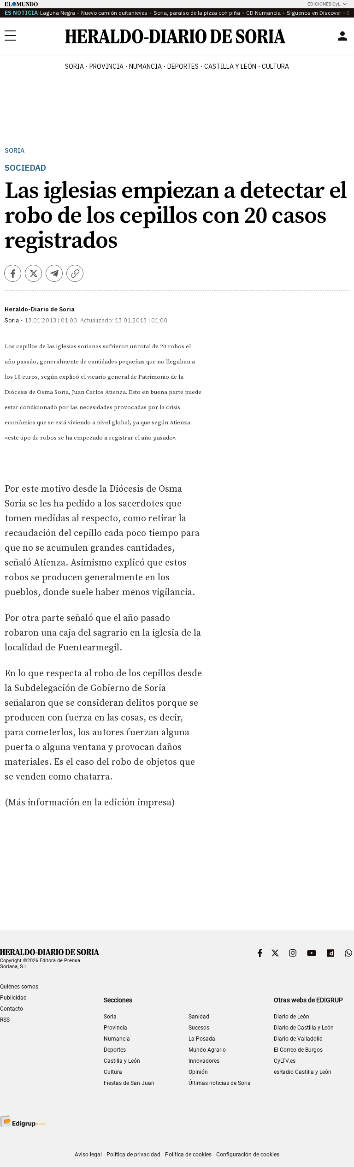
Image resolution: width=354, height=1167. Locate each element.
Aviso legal (88, 1154)
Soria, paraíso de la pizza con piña (196, 12)
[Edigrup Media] (23, 1121)
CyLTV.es (284, 1061)
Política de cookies (188, 1154)
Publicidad (13, 997)
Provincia (115, 1027)
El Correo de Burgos (298, 1050)
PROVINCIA (106, 66)
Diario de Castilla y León (304, 1027)
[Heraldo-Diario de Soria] (175, 36)
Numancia (117, 1039)
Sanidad (199, 1016)
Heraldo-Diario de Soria (40, 309)
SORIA (74, 66)
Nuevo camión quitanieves (114, 12)
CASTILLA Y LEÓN (230, 66)
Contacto (11, 1009)
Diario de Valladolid (298, 1039)
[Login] (342, 36)
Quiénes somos (19, 986)
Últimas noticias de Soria (220, 1083)
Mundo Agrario (207, 1050)
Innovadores (204, 1061)
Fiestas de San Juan (129, 1083)
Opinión (198, 1072)
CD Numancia (263, 12)
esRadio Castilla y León (302, 1072)
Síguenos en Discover (314, 12)
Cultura (113, 1072)
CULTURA (275, 66)
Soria (14, 151)
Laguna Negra (57, 12)
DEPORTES (183, 66)
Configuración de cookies (247, 1154)
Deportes (115, 1050)
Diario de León (291, 1016)
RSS (5, 1020)
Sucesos (199, 1027)
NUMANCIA (145, 66)
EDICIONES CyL (323, 3)
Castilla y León (122, 1061)
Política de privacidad (133, 1154)
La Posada (202, 1039)
